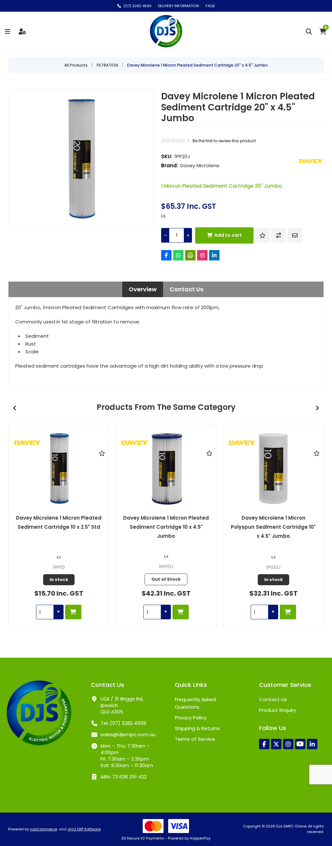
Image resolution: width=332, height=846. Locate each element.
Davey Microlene (199, 165)
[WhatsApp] (178, 255)
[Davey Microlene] (311, 161)
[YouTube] (300, 744)
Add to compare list (278, 235)
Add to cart (228, 235)
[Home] (38, 713)
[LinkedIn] (214, 255)
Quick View (102, 463)
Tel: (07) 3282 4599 (123, 723)
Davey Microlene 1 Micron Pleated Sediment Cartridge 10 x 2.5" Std (58, 522)
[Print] (190, 255)
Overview (143, 289)
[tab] (142, 289)
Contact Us (186, 289)
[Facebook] (166, 255)
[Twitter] (276, 744)
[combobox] (44, 612)
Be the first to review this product (224, 141)
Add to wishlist (262, 235)
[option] (59, 526)
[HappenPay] (166, 826)
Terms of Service (195, 739)
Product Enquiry (277, 710)
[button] (58, 612)
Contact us (273, 699)
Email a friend (295, 235)
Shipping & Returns (197, 728)
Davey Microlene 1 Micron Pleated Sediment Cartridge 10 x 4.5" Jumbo (166, 526)
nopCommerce (43, 829)
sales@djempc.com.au (128, 734)
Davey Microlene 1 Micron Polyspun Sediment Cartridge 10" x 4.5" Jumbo (273, 526)
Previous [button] (14, 407)
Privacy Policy (191, 717)
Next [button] (317, 407)
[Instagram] (202, 255)
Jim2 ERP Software (84, 829)
